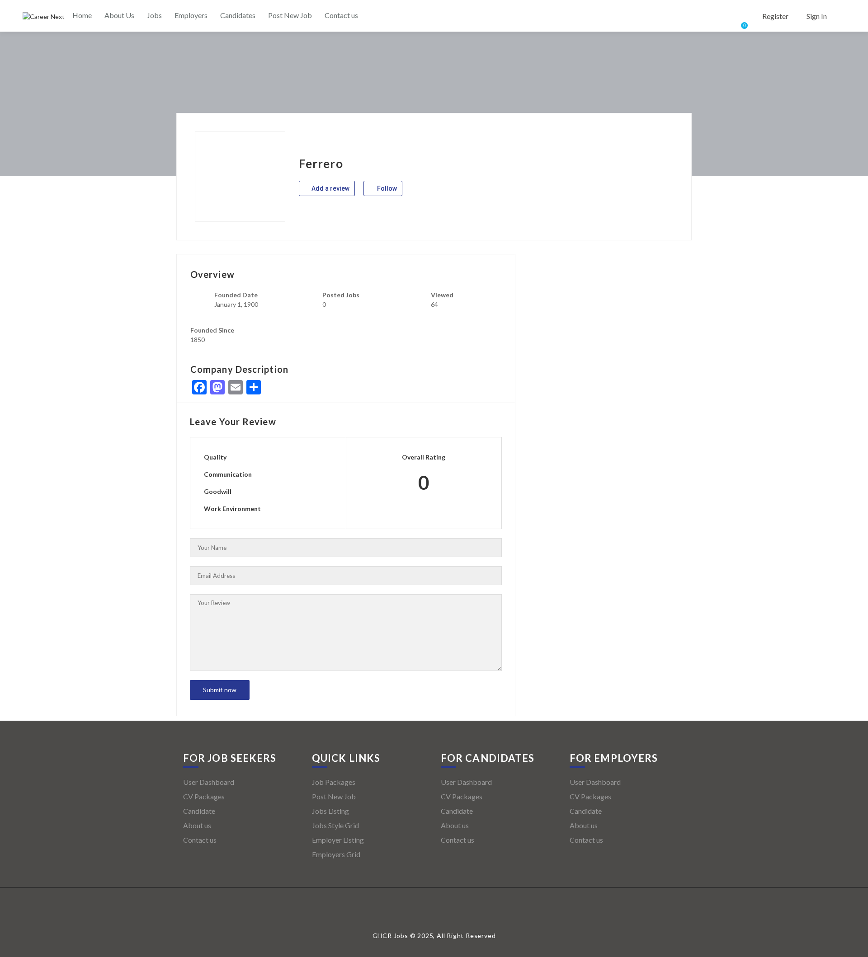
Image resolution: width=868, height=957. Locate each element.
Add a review (329, 188)
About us (197, 825)
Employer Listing (338, 839)
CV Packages (204, 796)
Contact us (341, 15)
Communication (228, 474)
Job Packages (333, 782)
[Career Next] (44, 16)
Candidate (199, 811)
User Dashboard (208, 782)
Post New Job (290, 15)
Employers (191, 15)
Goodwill (217, 491)
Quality (215, 457)
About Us (119, 15)
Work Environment (232, 508)
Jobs (154, 15)
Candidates (237, 15)
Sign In (817, 16)
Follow (386, 188)
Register (775, 16)
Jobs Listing (330, 811)
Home (82, 15)
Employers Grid (336, 854)
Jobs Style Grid (335, 825)
